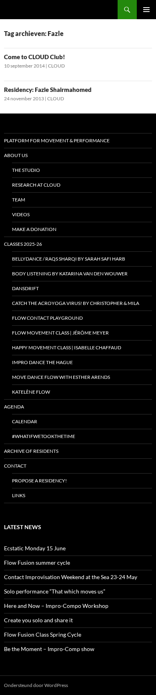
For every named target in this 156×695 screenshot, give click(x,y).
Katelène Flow (31, 392)
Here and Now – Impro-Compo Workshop (56, 605)
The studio (26, 170)
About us (16, 155)
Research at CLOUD (36, 185)
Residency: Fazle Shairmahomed (48, 89)
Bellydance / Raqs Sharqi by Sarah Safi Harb (68, 259)
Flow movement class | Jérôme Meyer (60, 333)
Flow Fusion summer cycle (37, 562)
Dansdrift (25, 288)
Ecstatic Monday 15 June (35, 548)
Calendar (24, 421)
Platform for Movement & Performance (57, 140)
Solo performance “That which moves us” (54, 591)
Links (18, 495)
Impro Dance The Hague (42, 362)
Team (18, 200)
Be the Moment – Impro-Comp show (49, 648)
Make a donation (34, 229)
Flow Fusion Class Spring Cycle (42, 634)
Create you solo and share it (38, 620)
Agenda (14, 407)
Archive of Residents (31, 451)
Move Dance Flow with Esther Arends (61, 377)
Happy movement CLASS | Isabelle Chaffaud (66, 347)
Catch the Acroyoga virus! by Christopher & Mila (75, 303)
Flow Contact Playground (47, 318)
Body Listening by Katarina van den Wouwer (70, 274)
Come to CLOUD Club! (34, 56)
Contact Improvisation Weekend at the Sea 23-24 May (70, 577)
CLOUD (56, 66)
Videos (21, 214)
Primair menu (146, 9)
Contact (15, 466)
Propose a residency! (39, 481)
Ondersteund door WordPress (36, 685)
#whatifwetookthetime (43, 436)
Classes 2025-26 (23, 244)
